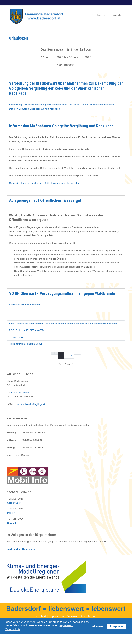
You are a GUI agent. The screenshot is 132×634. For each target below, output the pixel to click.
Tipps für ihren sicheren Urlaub (26, 343)
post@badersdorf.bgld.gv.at (30, 404)
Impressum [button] (66, 625)
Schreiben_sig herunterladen (25, 304)
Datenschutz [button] (12, 629)
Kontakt (41, 616)
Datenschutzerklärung (82, 616)
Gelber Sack (14, 502)
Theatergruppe (17, 337)
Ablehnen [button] (98, 626)
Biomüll (11, 522)
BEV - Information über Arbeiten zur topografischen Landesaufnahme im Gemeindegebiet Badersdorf (64, 323)
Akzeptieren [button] (117, 626)
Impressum (56, 616)
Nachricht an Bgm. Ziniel (21, 549)
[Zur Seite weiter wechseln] (76, 353)
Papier (10, 512)
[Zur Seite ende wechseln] (79, 353)
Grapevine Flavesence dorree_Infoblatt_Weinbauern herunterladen (45, 183)
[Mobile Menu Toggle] (63, 2)
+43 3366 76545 (20, 392)
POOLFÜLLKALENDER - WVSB (26, 330)
